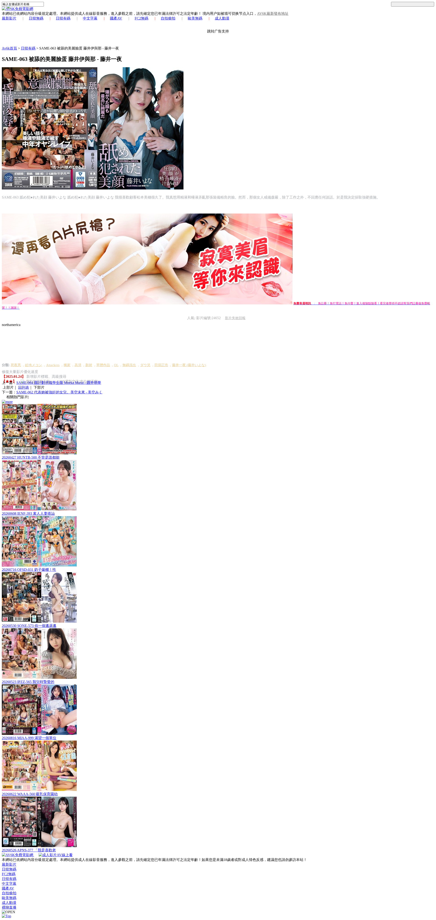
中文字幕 (90, 18)
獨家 (67, 365)
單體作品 (103, 365)
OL (116, 365)
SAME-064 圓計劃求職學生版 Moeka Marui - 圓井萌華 (58, 383)
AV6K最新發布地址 (272, 13)
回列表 (23, 387)
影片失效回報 (235, 318)
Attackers (52, 365)
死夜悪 (16, 365)
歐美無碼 (195, 18)
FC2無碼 (141, 18)
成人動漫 (222, 18)
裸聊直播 (9, 907)
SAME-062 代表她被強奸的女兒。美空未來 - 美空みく (59, 392)
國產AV (116, 18)
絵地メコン (33, 365)
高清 (77, 365)
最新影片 (9, 18)
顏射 (88, 365)
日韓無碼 (36, 18)
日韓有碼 (63, 18)
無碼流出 (129, 365)
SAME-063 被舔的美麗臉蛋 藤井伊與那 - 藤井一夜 (79, 48)
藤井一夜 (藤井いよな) (189, 365)
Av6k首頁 (9, 48)
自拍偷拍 (168, 18)
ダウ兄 (145, 365)
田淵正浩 (161, 365)
